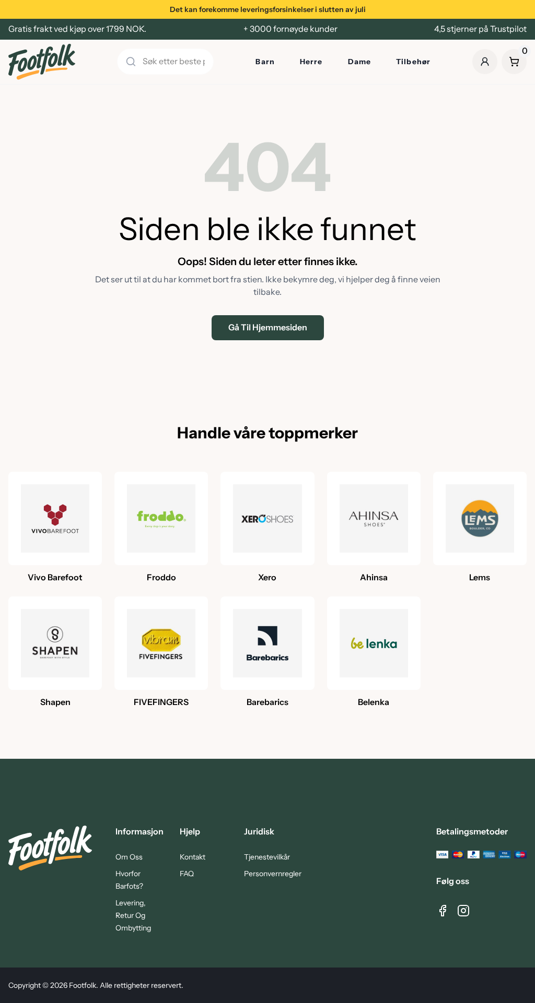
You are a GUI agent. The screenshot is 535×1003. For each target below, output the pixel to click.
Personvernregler (272, 873)
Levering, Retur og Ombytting (133, 915)
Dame (359, 61)
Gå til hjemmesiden (267, 327)
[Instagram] (463, 910)
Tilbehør (413, 61)
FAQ (187, 873)
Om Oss (129, 857)
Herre (311, 61)
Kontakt (192, 857)
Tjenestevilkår (267, 857)
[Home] (41, 62)
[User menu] (484, 61)
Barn (264, 61)
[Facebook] (442, 910)
